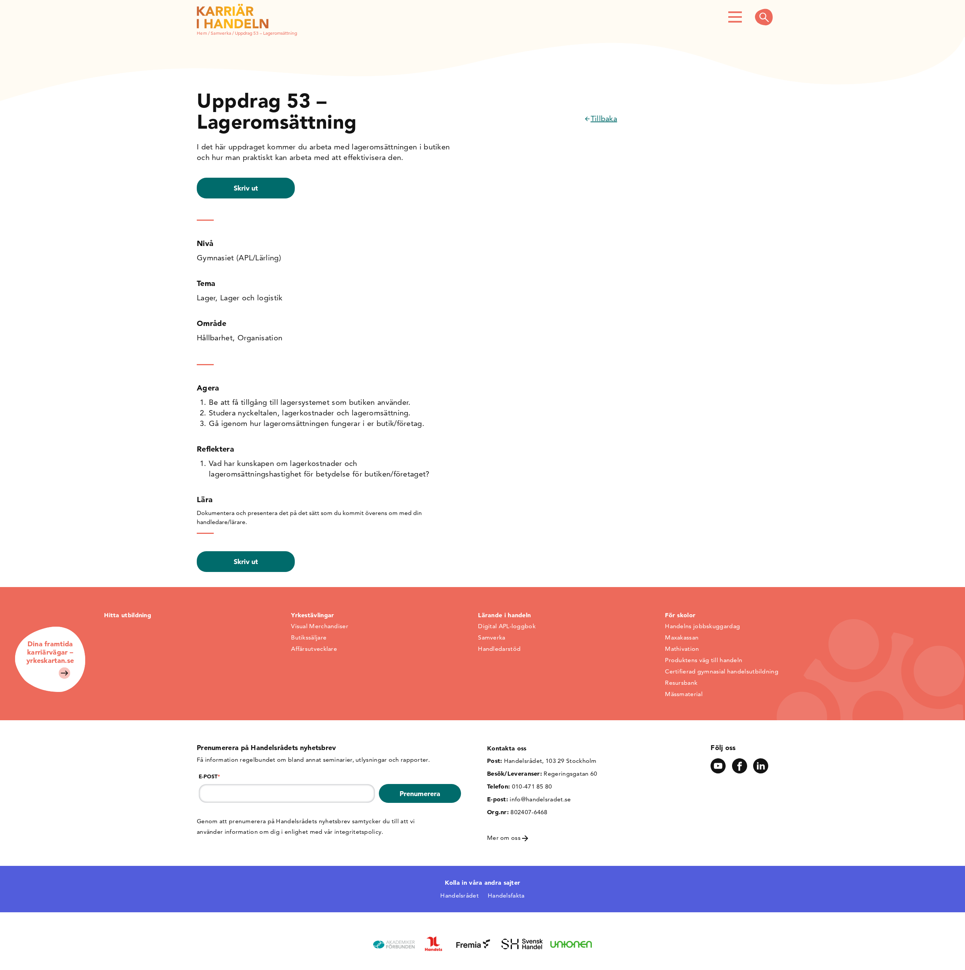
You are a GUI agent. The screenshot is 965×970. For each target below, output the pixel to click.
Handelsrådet (459, 895)
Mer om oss (504, 837)
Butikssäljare (308, 637)
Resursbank (681, 682)
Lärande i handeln (504, 615)
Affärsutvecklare (314, 648)
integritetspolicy (357, 831)
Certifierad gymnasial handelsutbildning (721, 671)
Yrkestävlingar (312, 615)
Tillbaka (604, 118)
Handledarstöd (499, 648)
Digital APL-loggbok (507, 626)
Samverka (221, 33)
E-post (209, 776)
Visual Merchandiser (319, 626)
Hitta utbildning (127, 615)
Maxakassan (681, 637)
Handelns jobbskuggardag (702, 626)
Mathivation (682, 648)
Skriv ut (246, 188)
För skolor (680, 615)
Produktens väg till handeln (703, 660)
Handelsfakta (506, 895)
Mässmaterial (684, 694)
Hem (202, 33)
